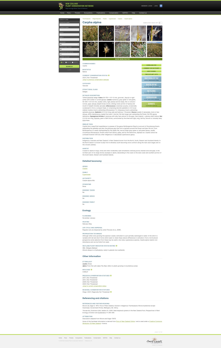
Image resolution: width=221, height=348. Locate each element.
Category (62, 42)
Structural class (65, 47)
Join (156, 6)
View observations (151, 79)
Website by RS (88, 340)
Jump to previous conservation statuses (96, 80)
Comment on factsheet (151, 68)
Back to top (158, 332)
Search (69, 66)
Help (133, 13)
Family (61, 37)
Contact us (143, 13)
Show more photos (122, 59)
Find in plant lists (151, 74)
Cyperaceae (86, 174)
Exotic (75, 62)
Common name (64, 27)
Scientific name (64, 22)
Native (69, 62)
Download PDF (151, 65)
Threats (77, 13)
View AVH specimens (151, 98)
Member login (146, 6)
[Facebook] (161, 6)
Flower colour (64, 57)
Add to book (151, 71)
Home (62, 13)
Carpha (85, 168)
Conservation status (66, 52)
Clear (69, 69)
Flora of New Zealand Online (125, 321)
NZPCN (125, 13)
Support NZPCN (151, 105)
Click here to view (151, 85)
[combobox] (69, 54)
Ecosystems (88, 13)
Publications (101, 13)
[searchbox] (68, 54)
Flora (69, 13)
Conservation (113, 13)
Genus (61, 32)
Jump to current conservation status (94, 286)
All (63, 62)
